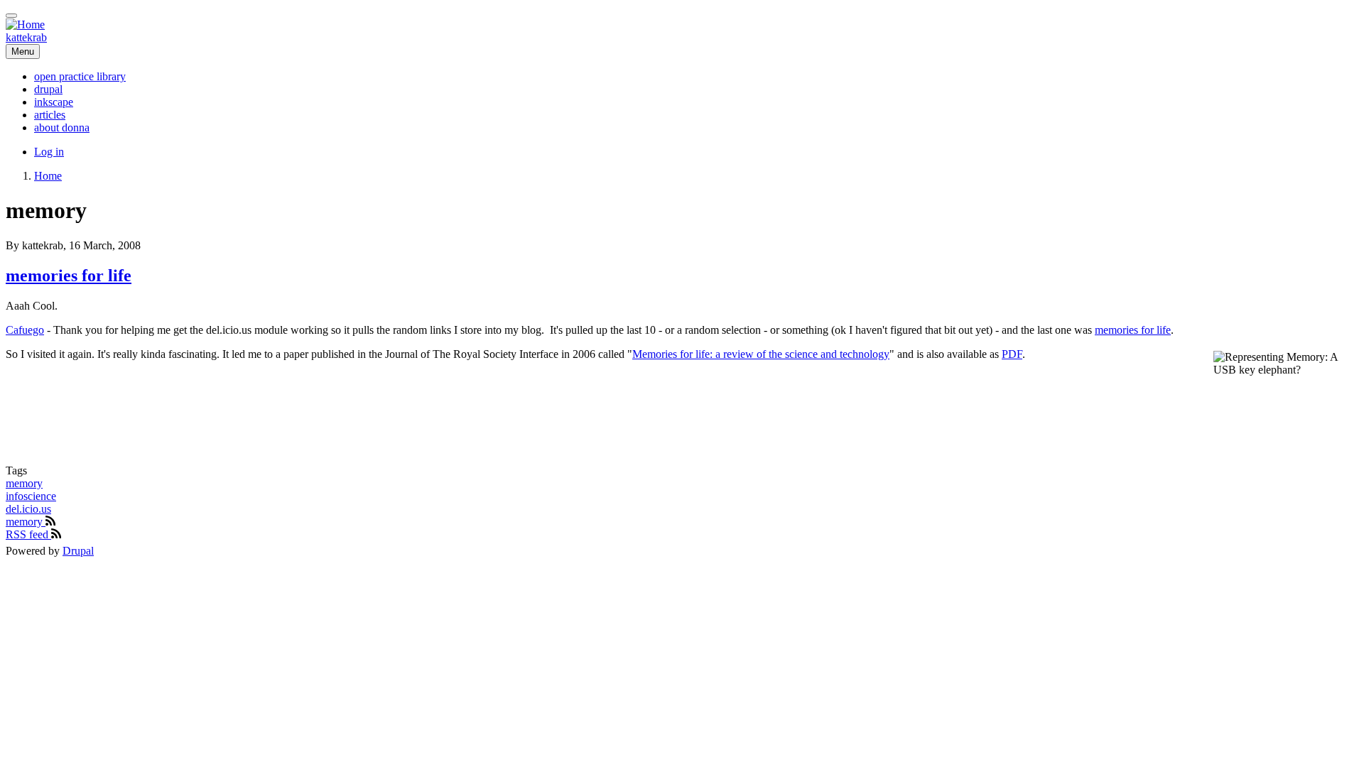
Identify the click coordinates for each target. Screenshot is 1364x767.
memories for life (1133, 330)
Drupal (78, 551)
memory (24, 483)
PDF (1012, 354)
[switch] (11, 15)
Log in (49, 152)
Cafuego (25, 330)
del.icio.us (28, 509)
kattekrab (26, 37)
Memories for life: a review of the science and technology (760, 354)
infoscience (31, 496)
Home (48, 176)
